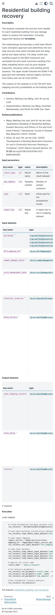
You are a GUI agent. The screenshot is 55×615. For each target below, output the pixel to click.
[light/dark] (46, 3)
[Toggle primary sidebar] (3, 3)
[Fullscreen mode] (41, 3)
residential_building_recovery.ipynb (31, 590)
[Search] (51, 3)
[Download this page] (36, 3)
